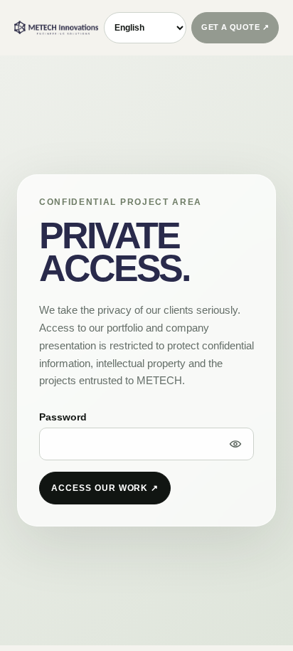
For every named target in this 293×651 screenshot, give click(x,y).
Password (63, 417)
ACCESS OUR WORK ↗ (105, 488)
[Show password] (235, 444)
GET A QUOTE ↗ (235, 27)
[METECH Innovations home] (56, 27)
